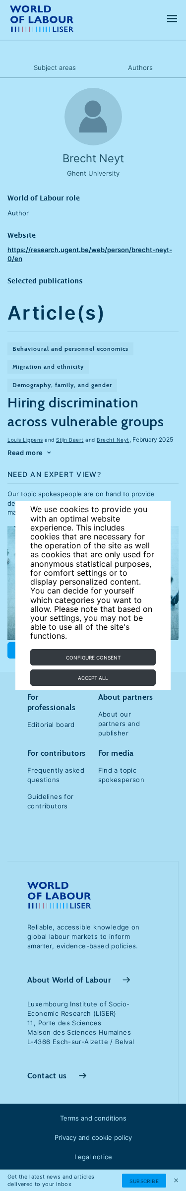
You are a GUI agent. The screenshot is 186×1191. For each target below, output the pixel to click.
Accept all (93, 678)
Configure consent (93, 658)
